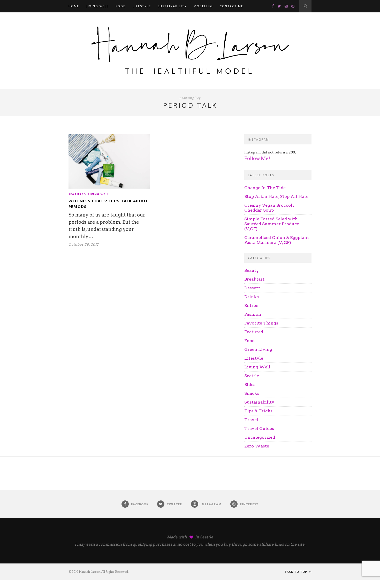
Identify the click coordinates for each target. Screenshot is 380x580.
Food (121, 6)
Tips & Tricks (258, 410)
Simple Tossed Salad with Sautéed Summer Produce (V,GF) (271, 223)
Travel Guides (259, 428)
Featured (77, 194)
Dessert (252, 287)
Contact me (231, 6)
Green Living (258, 349)
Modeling (203, 6)
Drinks (251, 296)
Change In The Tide (265, 187)
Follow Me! (257, 158)
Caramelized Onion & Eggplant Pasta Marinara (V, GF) (276, 240)
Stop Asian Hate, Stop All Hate (276, 196)
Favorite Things (261, 323)
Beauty (251, 270)
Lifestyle (142, 6)
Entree (251, 305)
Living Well (97, 6)
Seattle (251, 375)
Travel (251, 419)
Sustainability (172, 6)
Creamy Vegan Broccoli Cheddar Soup (269, 208)
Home (74, 6)
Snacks (251, 393)
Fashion (252, 314)
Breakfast (254, 279)
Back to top (296, 572)
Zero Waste (256, 446)
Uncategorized (259, 437)
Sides (249, 384)
